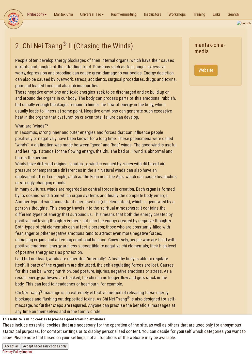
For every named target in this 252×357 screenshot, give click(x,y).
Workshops (177, 14)
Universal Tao (90, 14)
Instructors (152, 14)
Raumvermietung (124, 14)
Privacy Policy (12, 352)
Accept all (11, 346)
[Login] (246, 6)
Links (216, 14)
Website (206, 70)
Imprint (27, 352)
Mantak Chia (63, 14)
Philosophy (35, 14)
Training (199, 14)
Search (233, 14)
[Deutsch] (244, 23)
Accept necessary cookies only (44, 346)
